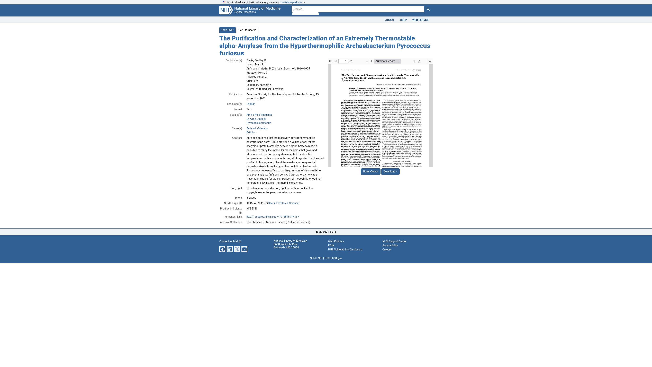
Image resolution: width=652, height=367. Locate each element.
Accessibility (390, 245)
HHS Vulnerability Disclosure (345, 249)
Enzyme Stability (256, 118)
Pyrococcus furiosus (259, 123)
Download (389, 171)
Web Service (420, 20)
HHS (327, 258)
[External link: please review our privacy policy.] (222, 249)
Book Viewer (370, 171)
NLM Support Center (394, 241)
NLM (313, 258)
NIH (320, 258)
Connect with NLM (230, 241)
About (390, 20)
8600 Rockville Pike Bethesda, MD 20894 (286, 246)
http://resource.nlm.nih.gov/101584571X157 (273, 216)
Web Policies (336, 241)
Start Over (227, 30)
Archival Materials (257, 128)
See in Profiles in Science (283, 203)
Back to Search (247, 30)
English (251, 104)
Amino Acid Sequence (260, 114)
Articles (251, 132)
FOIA (331, 245)
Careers (387, 249)
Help (403, 20)
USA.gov (337, 258)
